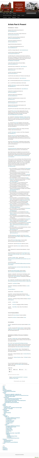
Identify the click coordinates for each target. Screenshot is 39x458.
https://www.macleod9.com (12, 92)
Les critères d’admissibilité (10, 420)
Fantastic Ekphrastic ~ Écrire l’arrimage (11, 401)
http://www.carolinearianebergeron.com (14, 38)
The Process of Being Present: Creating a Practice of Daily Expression (15, 400)
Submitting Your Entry (9, 429)
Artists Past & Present (7, 441)
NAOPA (6, 424)
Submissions (5, 17)
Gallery (10, 13)
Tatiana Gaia (19, 243)
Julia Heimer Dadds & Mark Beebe (22, 266)
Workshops (14, 15)
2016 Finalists (9, 437)
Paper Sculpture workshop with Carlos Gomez (12, 402)
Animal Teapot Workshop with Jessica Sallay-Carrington (13, 398)
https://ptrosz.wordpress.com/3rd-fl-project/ (22, 346)
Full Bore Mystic (14, 266)
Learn (5, 393)
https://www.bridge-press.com (12, 102)
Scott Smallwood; (22, 118)
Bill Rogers (17, 254)
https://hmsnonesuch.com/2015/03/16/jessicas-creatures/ (17, 271)
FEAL (5, 413)
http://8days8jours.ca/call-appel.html (13, 60)
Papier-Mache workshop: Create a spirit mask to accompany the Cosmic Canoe (16, 395)
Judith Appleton (13, 85)
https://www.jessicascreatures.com (13, 34)
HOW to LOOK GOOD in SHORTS (10, 396)
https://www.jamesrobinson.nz (12, 73)
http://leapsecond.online (11, 166)
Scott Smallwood (27, 236)
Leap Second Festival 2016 (12, 148)
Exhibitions (14, 13)
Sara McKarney (13, 128)
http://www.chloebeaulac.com (12, 41)
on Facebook (21, 114)
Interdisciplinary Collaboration (18, 116)
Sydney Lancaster (27, 116)
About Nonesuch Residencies (8, 440)
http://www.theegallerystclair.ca (13, 114)
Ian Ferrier (14, 302)
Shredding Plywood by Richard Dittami (10, 391)
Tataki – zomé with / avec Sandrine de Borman (12, 399)
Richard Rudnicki (13, 254)
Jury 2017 (7, 423)
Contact (18, 17)
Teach (5, 403)
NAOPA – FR (7, 416)
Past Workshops (6, 397)
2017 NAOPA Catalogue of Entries (11, 418)
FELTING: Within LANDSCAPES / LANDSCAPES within (13, 394)
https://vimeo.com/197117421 (25, 200)
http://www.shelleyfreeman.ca (12, 95)
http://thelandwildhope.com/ (12, 31)
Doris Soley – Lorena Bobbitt (8, 408)
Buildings (19, 15)
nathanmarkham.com (13, 214)
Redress (21, 291)
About (7, 13)
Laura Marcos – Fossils (7, 406)
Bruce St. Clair (14, 110)
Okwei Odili (28, 174)
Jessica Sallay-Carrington (17, 239)
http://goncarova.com (26, 80)
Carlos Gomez (13, 135)
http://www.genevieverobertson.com (13, 53)
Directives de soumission (10, 421)
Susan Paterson (24, 252)
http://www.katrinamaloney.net (12, 106)
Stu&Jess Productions (15, 349)
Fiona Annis (14, 304)
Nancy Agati (16, 122)
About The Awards (9, 427)
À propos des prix (8, 419)
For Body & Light (14, 338)
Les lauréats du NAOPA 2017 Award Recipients (13, 417)
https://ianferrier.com (23, 78)
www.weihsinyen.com (13, 210)
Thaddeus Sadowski (20, 327)
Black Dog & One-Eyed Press (7, 15)
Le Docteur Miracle (26, 353)
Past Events (6, 415)
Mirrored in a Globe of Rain (26, 281)
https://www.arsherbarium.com (13, 64)
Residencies (14, 17)
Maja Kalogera (28, 168)
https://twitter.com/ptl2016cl (14, 181)
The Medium (26, 357)
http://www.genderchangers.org (15, 189)
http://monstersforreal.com (24, 50)
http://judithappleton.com (12, 86)
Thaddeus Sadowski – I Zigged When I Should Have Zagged (13, 407)
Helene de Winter (15, 141)
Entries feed (4, 447)
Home (4, 13)
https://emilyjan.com (24, 66)
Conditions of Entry (9, 428)
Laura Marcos (14, 317)
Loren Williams (13, 257)
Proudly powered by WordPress (19, 454)
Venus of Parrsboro (19, 281)
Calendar (9, 17)
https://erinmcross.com (11, 69)
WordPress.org (5, 449)
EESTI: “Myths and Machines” (16, 276)
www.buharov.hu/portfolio (23, 221)
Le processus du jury (9, 422)
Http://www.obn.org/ (13, 190)
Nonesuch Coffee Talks (7, 412)
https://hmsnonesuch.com (14, 229)
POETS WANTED (6, 410)
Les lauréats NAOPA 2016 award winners (13, 438)
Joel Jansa (18, 245)
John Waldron (18, 236)
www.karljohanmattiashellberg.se (15, 207)
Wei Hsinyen (28, 208)
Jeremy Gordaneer (16, 315)
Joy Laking (23, 254)
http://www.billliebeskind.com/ (12, 47)
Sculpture (23, 15)
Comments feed (5, 448)
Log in (4, 446)
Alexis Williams (14, 306)
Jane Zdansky (15, 283)
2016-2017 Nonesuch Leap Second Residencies (11, 442)
